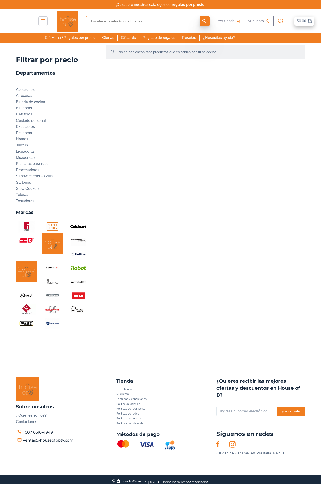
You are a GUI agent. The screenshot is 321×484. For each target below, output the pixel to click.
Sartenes (23, 182)
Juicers (22, 145)
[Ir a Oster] (26, 295)
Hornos (22, 139)
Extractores (25, 127)
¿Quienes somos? (31, 415)
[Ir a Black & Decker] (52, 226)
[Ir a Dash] (26, 240)
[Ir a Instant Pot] (52, 268)
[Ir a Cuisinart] (78, 226)
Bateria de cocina (30, 102)
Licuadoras (25, 151)
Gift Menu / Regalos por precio (70, 38)
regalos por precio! (189, 5)
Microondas (25, 158)
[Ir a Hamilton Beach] (78, 240)
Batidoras (24, 108)
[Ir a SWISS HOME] (52, 309)
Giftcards (128, 38)
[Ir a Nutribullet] (78, 282)
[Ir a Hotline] (78, 254)
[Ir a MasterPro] (52, 282)
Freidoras (24, 133)
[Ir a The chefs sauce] (78, 309)
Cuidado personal (31, 120)
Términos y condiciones (131, 399)
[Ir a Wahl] (26, 323)
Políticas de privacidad (130, 423)
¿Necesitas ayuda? (219, 38)
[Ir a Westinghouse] (52, 323)
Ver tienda (226, 21)
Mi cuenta (256, 21)
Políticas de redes (127, 413)
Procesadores (27, 170)
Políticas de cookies (129, 418)
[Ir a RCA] (78, 295)
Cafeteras (24, 114)
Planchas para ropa (32, 164)
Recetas (189, 38)
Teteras (22, 195)
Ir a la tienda (124, 389)
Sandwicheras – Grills (34, 176)
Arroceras (24, 96)
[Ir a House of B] (26, 271)
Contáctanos (26, 422)
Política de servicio (128, 404)
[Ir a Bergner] (26, 226)
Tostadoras (25, 201)
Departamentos (29, 83)
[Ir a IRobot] (78, 268)
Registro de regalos (159, 38)
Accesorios (25, 89)
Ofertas (108, 38)
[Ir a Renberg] (26, 309)
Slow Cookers (27, 189)
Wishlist (282, 21)
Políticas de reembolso (130, 408)
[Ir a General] (52, 244)
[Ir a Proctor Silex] (52, 295)
